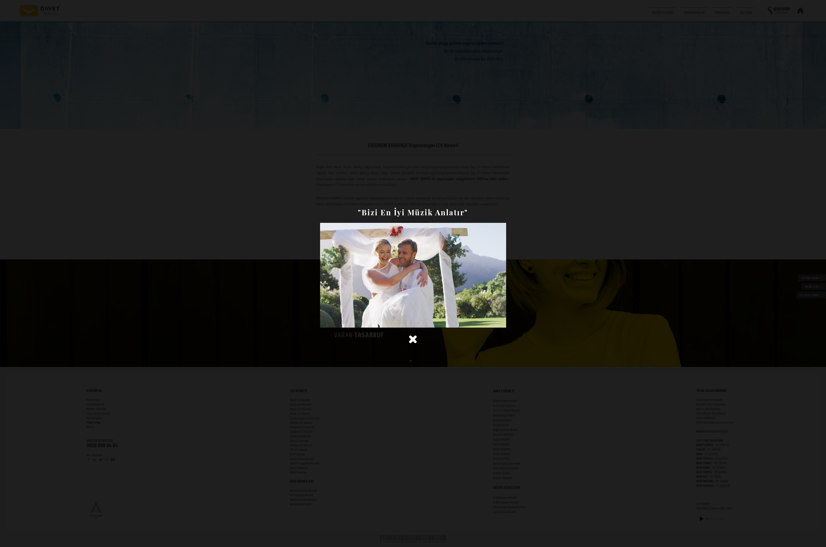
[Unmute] (333, 322)
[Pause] (325, 322)
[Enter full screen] (500, 322)
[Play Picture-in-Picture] (493, 322)
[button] (413, 339)
